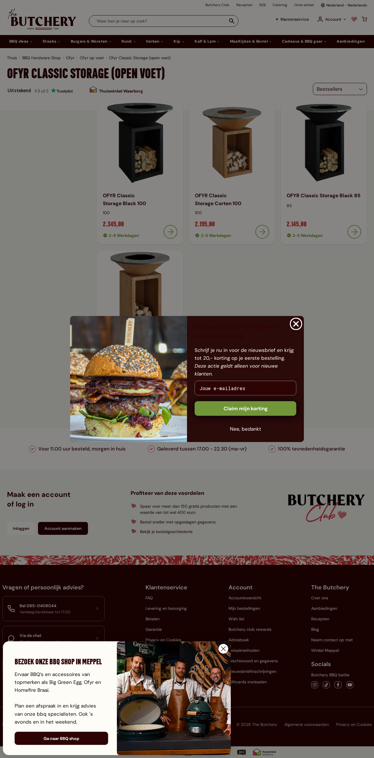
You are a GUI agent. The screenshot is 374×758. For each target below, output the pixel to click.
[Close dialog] (296, 323)
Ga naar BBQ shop (61, 738)
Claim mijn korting (246, 408)
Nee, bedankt (245, 429)
